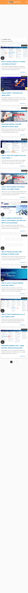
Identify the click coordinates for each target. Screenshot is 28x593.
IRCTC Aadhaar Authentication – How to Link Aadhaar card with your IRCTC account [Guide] (13, 220)
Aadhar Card (24, 45)
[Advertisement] (14, 20)
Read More (22, 72)
